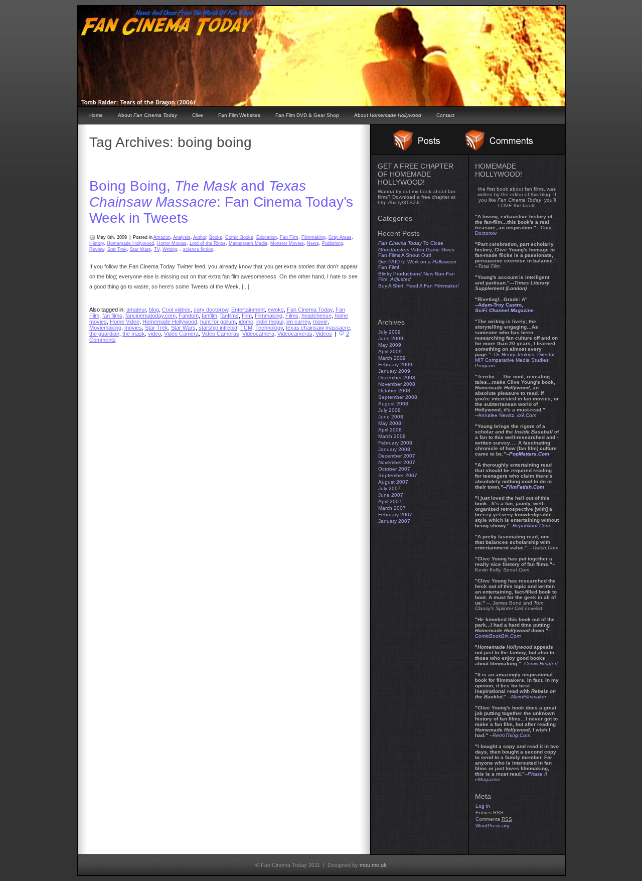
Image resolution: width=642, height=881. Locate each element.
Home (96, 115)
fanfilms (229, 316)
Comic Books (239, 237)
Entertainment (248, 310)
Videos (323, 334)
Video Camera (181, 334)
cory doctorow (211, 310)
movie (320, 322)
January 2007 (394, 521)
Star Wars (140, 249)
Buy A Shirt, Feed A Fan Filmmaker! (418, 285)
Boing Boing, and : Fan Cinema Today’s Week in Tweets (221, 202)
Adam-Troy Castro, (504, 307)
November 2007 (396, 462)
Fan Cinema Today (310, 310)
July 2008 (389, 410)
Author (199, 237)
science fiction (198, 249)
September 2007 (397, 475)
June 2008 (390, 416)
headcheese (316, 316)
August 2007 (393, 482)
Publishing (332, 243)
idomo (246, 322)
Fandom (189, 316)
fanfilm (209, 316)
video (154, 334)
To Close (410, 243)
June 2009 (390, 338)
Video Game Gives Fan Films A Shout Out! (416, 252)
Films (291, 316)
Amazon (162, 237)
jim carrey (298, 322)
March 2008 (392, 436)
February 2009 (395, 364)
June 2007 (390, 495)
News (313, 243)
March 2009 (392, 358)
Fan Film (289, 237)
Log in (482, 806)
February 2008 (395, 443)
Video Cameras (220, 334)
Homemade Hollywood (130, 243)
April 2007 (390, 501)
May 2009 (389, 345)
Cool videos (176, 310)
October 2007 (394, 469)
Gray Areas (340, 237)
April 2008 (390, 429)
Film (247, 316)
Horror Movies (172, 243)
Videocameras (294, 334)
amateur (136, 310)
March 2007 (392, 508)
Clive (197, 115)
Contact (445, 115)
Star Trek (117, 249)
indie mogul (269, 322)
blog (154, 310)
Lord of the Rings (208, 243)
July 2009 (389, 332)
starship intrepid (218, 328)
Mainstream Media (248, 243)
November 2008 (396, 384)
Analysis (182, 237)
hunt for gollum (218, 322)
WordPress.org (492, 825)
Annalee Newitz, (507, 415)
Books (215, 237)
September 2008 (397, 397)
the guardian (104, 334)
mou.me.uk (373, 865)
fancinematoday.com (150, 316)
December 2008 (396, 377)
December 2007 (396, 456)
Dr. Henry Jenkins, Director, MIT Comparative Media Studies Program (515, 360)
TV (156, 249)
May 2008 (389, 423)
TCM (246, 328)
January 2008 (394, 449)
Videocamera (258, 334)
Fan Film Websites (239, 115)
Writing (170, 249)
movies (133, 328)
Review (96, 249)
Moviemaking (105, 328)
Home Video (124, 322)
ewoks (276, 310)
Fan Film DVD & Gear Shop (307, 115)
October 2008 (394, 390)
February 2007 (395, 514)
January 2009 (394, 371)
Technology (269, 328)
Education (266, 237)
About (147, 115)
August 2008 (393, 403)
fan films (112, 316)
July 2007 (389, 488)
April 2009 (390, 351)
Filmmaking (313, 237)
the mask (133, 334)
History (96, 243)
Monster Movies (287, 243)
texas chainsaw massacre (318, 328)
